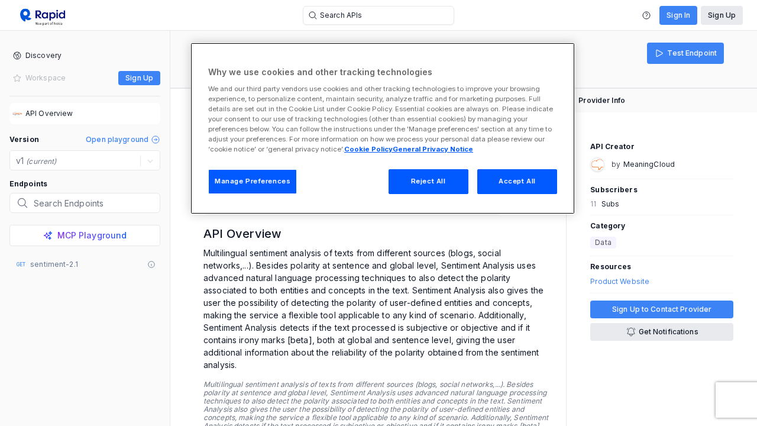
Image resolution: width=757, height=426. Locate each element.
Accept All (517, 181)
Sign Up (722, 15)
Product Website (619, 281)
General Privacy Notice (433, 149)
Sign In (678, 15)
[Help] (646, 15)
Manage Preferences (252, 181)
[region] (382, 128)
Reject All (428, 181)
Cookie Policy (368, 149)
